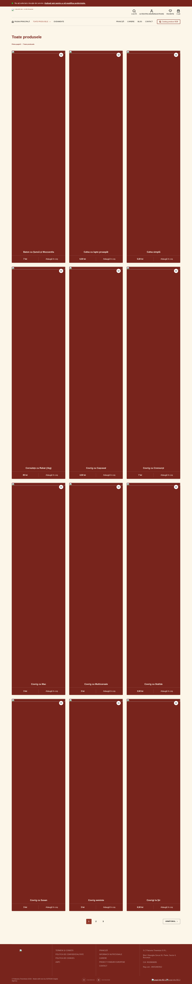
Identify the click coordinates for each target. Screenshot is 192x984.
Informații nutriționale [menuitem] (110, 954)
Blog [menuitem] (140, 21)
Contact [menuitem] (149, 21)
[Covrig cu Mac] (38, 581)
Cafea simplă (153, 252)
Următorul (170, 921)
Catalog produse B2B (170, 22)
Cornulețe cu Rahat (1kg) (38, 468)
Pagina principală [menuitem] (22, 21)
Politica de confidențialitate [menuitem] (70, 954)
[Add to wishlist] (61, 55)
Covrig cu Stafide (153, 684)
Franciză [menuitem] (120, 21)
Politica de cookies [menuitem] (65, 958)
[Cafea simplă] (153, 149)
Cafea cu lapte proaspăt (96, 252)
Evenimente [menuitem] (59, 21)
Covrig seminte (96, 900)
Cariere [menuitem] (130, 21)
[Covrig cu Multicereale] (96, 581)
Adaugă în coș (52, 259)
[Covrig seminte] (96, 797)
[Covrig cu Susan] (38, 797)
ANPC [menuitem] (58, 962)
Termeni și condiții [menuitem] (64, 950)
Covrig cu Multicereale (96, 684)
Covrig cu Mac (38, 684)
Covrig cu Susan (38, 900)
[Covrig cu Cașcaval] (96, 365)
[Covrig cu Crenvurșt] (153, 365)
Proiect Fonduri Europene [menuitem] (112, 962)
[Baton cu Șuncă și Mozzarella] (38, 149)
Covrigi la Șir (153, 900)
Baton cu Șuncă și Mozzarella (38, 252)
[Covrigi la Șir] (153, 797)
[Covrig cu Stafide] (153, 581)
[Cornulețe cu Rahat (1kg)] (38, 365)
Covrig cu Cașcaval (96, 468)
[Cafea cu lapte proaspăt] (96, 149)
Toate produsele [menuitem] (40, 21)
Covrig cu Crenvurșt (153, 468)
